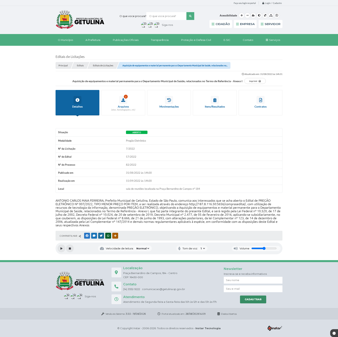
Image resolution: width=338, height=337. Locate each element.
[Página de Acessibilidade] (276, 15)
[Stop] (70, 248)
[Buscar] (190, 16)
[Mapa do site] (270, 15)
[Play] (61, 248)
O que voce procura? (133, 16)
